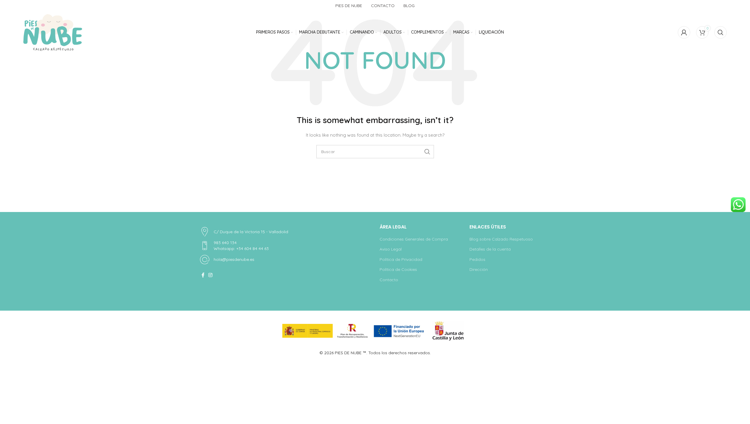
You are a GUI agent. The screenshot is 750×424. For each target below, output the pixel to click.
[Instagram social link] (211, 275)
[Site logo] (52, 32)
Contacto (389, 279)
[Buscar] (720, 32)
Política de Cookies (398, 269)
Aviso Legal (391, 249)
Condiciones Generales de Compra (414, 239)
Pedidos (477, 259)
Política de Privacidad (401, 259)
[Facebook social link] (203, 275)
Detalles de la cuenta (490, 249)
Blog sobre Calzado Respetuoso (501, 239)
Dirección (478, 269)
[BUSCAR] (427, 151)
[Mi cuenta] (684, 32)
